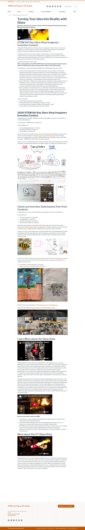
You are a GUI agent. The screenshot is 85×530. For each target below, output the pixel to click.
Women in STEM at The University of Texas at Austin (28, 2)
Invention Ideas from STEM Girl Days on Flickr (43, 307)
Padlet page (52, 135)
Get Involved (62, 11)
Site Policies (50, 528)
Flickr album (39, 135)
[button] (21, 11)
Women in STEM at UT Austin (14, 513)
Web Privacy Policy (72, 528)
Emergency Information (41, 528)
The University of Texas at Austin (15, 528)
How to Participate (46, 11)
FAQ (74, 11)
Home (9, 11)
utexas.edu (11, 1)
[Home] (20, 6)
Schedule (31, 11)
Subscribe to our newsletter (65, 506)
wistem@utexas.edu (12, 515)
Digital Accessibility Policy (61, 528)
